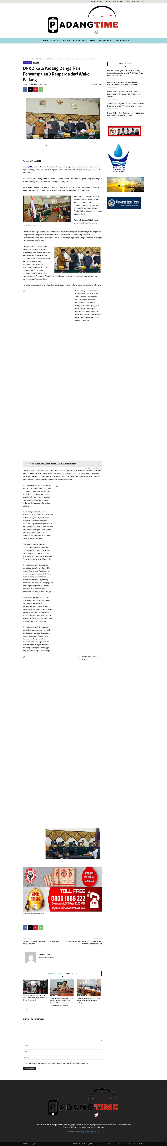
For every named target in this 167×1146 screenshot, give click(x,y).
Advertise (118, 1144)
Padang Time (32, 84)
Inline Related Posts (96, 468)
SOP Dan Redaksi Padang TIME (82, 1144)
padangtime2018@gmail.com (89, 1132)
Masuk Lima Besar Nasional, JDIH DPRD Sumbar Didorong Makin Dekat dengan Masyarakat (35, 998)
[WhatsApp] (41, 89)
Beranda (25, 59)
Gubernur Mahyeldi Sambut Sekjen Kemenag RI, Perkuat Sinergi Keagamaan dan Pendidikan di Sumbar (124, 94)
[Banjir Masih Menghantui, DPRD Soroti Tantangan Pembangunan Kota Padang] (89, 987)
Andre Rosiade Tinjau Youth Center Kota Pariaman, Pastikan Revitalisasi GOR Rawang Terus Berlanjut (125, 105)
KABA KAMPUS (121, 40)
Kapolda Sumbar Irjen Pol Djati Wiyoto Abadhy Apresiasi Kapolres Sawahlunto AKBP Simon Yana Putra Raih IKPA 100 (125, 73)
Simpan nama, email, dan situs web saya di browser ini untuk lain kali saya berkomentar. (57, 1063)
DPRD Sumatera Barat (30, 992)
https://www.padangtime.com (46, 957)
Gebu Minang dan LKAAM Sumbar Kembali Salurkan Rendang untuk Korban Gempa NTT (123, 84)
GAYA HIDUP (104, 40)
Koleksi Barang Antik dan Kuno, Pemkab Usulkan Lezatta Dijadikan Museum (84, 942)
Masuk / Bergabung (132, 2)
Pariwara (36, 62)
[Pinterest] (35, 89)
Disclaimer (109, 1144)
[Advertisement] (83, 49)
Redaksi (141, 1144)
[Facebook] (25, 89)
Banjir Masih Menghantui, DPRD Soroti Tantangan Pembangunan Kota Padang (89, 1000)
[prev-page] (24, 1009)
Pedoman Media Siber (130, 1144)
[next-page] (27, 1009)
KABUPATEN (78, 40)
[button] (142, 1)
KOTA (65, 40)
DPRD (91, 40)
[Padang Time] (83, 20)
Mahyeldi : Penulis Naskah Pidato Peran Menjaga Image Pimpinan (41, 942)
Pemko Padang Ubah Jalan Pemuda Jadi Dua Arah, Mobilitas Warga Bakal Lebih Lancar (125, 114)
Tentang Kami (99, 1144)
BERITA (54, 40)
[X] (30, 89)
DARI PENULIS (71, 973)
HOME (45, 40)
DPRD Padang (40, 59)
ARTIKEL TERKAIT (55, 973)
